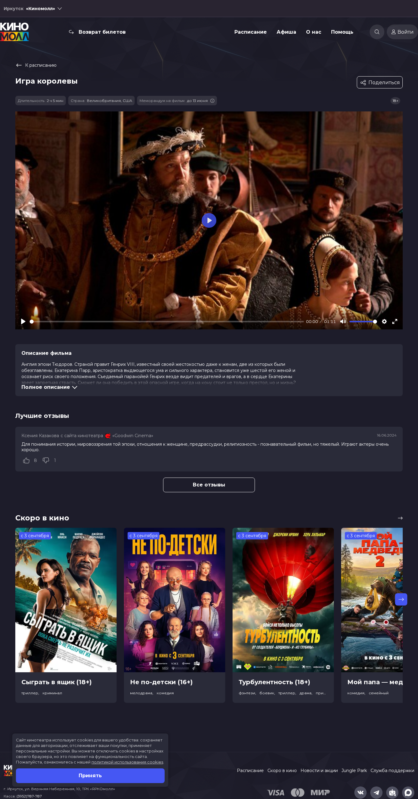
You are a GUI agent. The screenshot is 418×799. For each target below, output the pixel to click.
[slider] (167, 321)
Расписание (250, 32)
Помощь (342, 32)
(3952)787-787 (29, 796)
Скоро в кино (282, 770)
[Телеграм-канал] (376, 792)
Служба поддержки (392, 770)
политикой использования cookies (127, 762)
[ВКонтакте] (360, 792)
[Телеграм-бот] (392, 792)
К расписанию (41, 65)
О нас (313, 32)
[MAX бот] (408, 792)
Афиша (286, 32)
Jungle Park (354, 770)
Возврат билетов (102, 32)
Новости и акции (319, 770)
